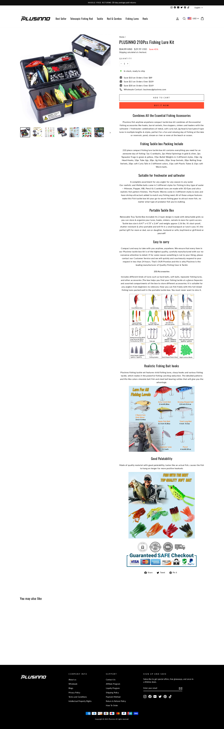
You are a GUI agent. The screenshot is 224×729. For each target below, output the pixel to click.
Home (121, 37)
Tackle (100, 19)
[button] (65, 79)
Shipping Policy (112, 693)
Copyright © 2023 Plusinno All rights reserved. (112, 719)
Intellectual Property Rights (80, 701)
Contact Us (110, 680)
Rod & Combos (114, 19)
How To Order (112, 705)
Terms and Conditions (78, 697)
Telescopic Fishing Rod (81, 19)
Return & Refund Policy (116, 701)
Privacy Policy (74, 693)
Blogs (71, 688)
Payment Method (113, 697)
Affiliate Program (113, 684)
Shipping (123, 52)
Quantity (125, 59)
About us (72, 680)
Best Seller (61, 19)
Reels (145, 19)
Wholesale (73, 684)
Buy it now (161, 105)
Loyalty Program (113, 688)
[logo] (35, 18)
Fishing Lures (132, 19)
